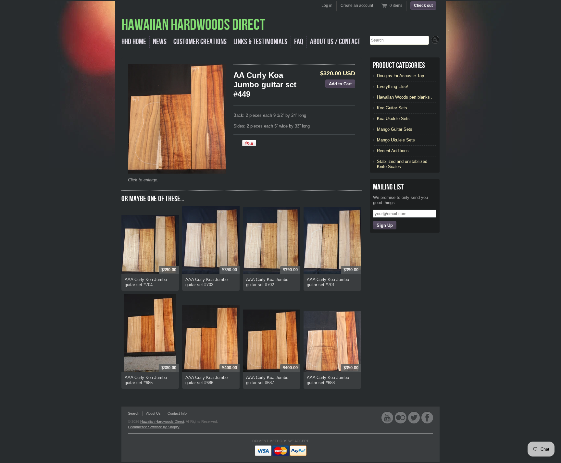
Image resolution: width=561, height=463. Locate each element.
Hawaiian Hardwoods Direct (162, 421)
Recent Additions (393, 150)
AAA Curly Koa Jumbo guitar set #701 (328, 282)
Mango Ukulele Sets (396, 140)
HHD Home (133, 41)
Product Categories (399, 65)
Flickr (400, 417)
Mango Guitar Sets (394, 129)
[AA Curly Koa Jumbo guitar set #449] (177, 119)
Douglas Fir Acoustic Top (400, 75)
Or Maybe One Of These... (152, 198)
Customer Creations (200, 41)
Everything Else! (392, 86)
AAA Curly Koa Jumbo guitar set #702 (267, 282)
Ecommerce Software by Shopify (154, 427)
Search (133, 413)
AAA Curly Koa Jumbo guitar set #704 (146, 282)
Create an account (357, 5)
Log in (326, 5)
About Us (153, 413)
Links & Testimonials (260, 41)
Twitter (414, 417)
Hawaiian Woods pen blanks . (404, 97)
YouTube (387, 417)
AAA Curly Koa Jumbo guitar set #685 (146, 380)
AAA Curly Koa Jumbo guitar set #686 (206, 380)
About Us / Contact (335, 41)
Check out (423, 5)
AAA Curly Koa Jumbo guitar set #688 (328, 380)
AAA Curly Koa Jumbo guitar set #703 (206, 282)
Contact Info (177, 413)
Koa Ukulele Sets (393, 118)
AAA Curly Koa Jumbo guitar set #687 (267, 380)
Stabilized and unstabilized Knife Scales (402, 164)
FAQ (298, 41)
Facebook (427, 417)
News (160, 41)
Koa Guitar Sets (392, 107)
